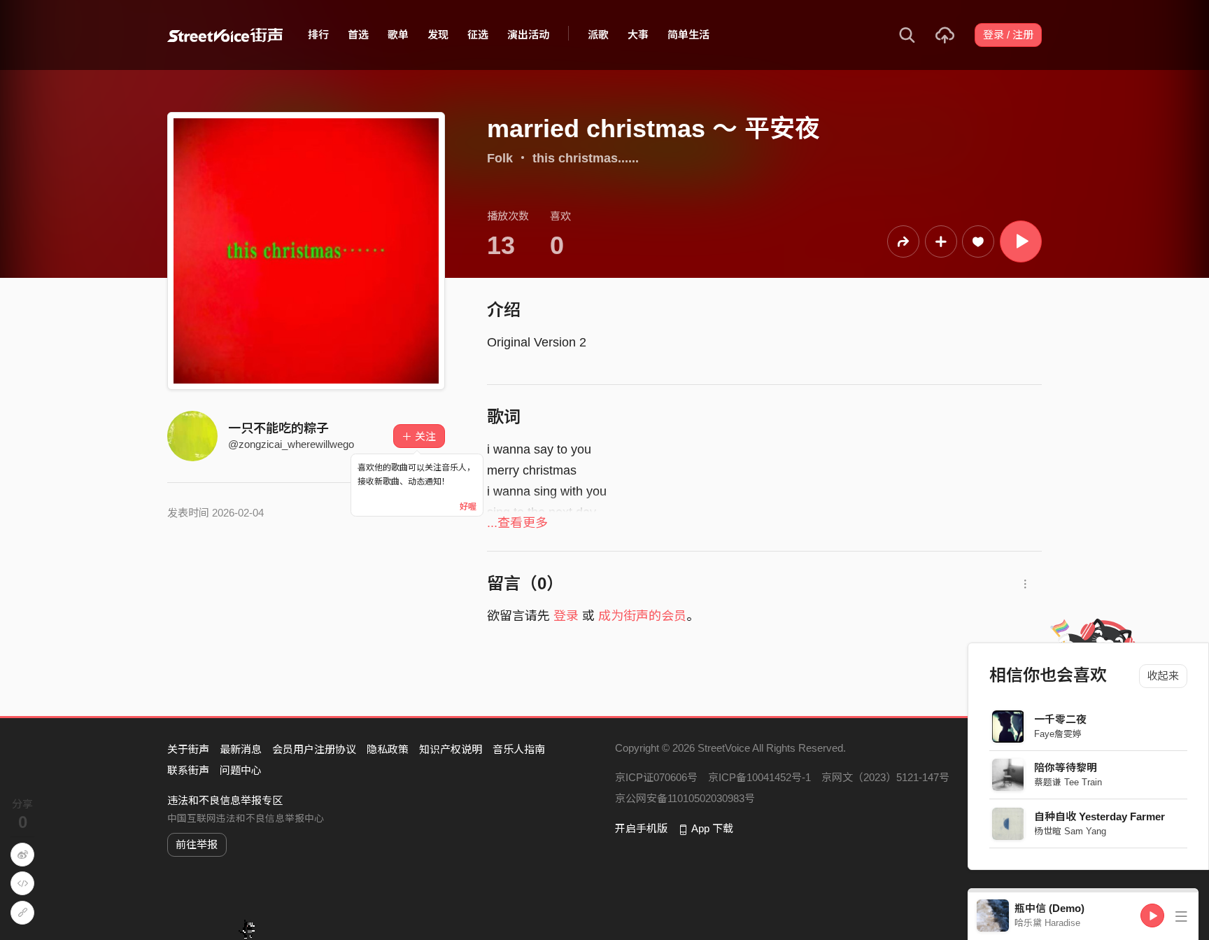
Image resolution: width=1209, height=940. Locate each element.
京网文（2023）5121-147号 (885, 777)
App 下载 (712, 828)
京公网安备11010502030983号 (685, 798)
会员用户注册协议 (314, 749)
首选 (358, 35)
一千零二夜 (1061, 719)
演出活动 (528, 35)
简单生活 (688, 35)
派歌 (598, 35)
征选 (477, 35)
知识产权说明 (450, 749)
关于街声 (188, 749)
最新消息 (241, 749)
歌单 (398, 35)
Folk (500, 158)
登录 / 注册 (1008, 35)
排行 (318, 35)
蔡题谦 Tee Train (1069, 782)
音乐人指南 (519, 749)
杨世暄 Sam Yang (1071, 831)
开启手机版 (641, 828)
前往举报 (197, 844)
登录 (566, 616)
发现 (437, 35)
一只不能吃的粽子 (278, 428)
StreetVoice (225, 35)
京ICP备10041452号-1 (759, 777)
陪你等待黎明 (1066, 767)
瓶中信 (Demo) (1049, 908)
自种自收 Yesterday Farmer (1100, 816)
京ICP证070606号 (656, 777)
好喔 (468, 507)
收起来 (1163, 676)
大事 (638, 35)
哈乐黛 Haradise (1047, 923)
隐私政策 (388, 749)
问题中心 (241, 770)
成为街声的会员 (642, 616)
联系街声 (188, 770)
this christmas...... (585, 158)
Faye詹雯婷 (1058, 734)
